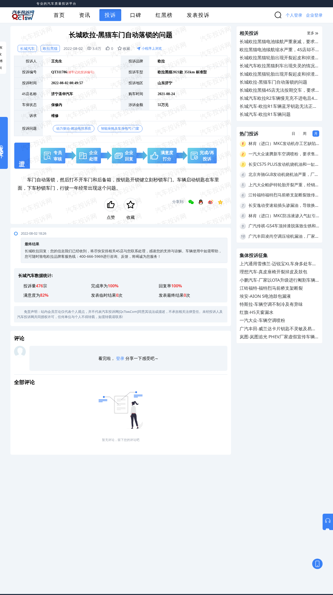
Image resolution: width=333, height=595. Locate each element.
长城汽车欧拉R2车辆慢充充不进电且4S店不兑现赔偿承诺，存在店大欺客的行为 (279, 98)
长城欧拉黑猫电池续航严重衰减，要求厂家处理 (279, 41)
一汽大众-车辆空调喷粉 (262, 320)
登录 (120, 358)
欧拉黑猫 (50, 48)
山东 (161, 83)
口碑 (136, 14)
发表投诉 (198, 14)
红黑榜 (164, 14)
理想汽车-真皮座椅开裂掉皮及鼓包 (273, 272)
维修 (55, 116)
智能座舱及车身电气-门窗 (120, 128)
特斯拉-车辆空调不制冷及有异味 (271, 304)
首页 (59, 14)
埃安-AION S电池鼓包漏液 (265, 296)
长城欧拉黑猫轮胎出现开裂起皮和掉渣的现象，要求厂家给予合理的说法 (279, 58)
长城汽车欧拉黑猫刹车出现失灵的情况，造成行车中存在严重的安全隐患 (279, 66)
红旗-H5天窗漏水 (256, 312)
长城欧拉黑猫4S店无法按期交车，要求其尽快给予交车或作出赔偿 (277, 90)
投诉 (110, 14)
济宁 (168, 83)
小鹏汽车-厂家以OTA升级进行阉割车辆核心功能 (277, 280)
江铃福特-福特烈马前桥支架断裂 (271, 288)
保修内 (56, 105)
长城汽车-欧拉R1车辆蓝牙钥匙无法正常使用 (278, 106)
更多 (310, 32)
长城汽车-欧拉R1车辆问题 (265, 114)
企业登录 (314, 15)
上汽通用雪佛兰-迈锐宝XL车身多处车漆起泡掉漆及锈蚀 (278, 264)
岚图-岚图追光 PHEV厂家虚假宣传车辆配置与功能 (279, 337)
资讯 (85, 14)
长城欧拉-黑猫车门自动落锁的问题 (273, 82)
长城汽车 (27, 48)
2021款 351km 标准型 (189, 72)
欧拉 (161, 61)
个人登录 (294, 15)
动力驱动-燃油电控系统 (73, 128)
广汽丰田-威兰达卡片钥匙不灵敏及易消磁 (278, 329)
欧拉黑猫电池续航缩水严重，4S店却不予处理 (277, 50)
